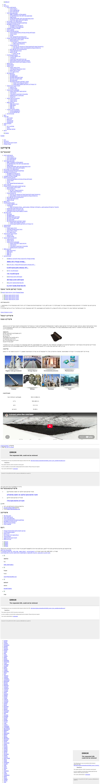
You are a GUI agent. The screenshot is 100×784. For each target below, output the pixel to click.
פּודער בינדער (13, 34)
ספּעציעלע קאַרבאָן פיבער (13, 90)
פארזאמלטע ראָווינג (14, 10)
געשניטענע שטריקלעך (12, 13)
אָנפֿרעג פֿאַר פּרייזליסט (6, 550)
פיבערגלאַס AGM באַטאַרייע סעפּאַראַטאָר (20, 62)
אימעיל (5, 509)
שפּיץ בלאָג (15, 551)
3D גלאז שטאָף (10, 73)
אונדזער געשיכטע (11, 129)
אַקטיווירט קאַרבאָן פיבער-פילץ (15, 500)
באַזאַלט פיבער (10, 64)
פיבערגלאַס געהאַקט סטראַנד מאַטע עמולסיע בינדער (22, 32)
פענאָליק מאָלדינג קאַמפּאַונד (13, 28)
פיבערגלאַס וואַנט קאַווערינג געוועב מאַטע (20, 60)
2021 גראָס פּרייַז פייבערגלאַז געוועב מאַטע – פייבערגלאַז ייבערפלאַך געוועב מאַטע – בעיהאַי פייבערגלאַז (34, 207)
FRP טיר (12, 106)
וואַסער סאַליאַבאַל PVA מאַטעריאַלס (19, 20)
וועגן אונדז (6, 116)
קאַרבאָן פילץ (13, 92)
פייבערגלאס (24, 552)
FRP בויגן (12, 108)
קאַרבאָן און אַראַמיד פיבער (13, 98)
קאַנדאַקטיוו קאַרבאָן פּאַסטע (17, 95)
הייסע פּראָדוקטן (31, 551)
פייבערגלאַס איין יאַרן (13, 273)
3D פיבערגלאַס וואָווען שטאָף (15, 280)
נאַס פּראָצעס (13, 17)
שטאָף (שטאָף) (13, 88)
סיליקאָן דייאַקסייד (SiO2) (13, 109)
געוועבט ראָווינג (10, 29)
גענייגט (11, 35)
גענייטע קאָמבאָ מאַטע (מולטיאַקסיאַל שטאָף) (18, 38)
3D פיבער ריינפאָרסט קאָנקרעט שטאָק (19, 81)
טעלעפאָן (17, 507)
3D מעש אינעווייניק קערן (16, 78)
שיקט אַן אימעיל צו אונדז (6, 312)
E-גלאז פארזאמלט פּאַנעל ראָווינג (16, 285)
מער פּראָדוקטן (10, 113)
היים (5, 4)
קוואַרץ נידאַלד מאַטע (15, 70)
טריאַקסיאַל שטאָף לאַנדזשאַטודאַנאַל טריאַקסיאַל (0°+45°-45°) (28, 46)
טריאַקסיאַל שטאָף (14, 45)
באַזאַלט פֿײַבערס (5, 445)
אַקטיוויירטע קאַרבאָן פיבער (13, 85)
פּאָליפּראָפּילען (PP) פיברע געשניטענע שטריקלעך (22, 18)
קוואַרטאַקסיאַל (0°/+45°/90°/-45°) (18, 49)
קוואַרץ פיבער (10, 66)
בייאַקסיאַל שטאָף (14, 41)
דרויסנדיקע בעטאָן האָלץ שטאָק (20, 83)
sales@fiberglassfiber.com (13, 509)
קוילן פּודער (12, 97)
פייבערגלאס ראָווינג (11, 7)
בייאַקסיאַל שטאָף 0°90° (19, 43)
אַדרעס (22, 506)
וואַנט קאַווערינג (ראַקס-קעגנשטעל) (15, 209)
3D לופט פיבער (13, 80)
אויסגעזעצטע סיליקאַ (15, 111)
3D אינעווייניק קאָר (7, 447)
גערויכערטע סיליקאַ (14, 112)
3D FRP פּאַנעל (13, 76)
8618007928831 (8, 588)
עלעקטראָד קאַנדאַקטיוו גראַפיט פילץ (19, 94)
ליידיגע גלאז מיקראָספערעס (13, 24)
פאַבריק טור (10, 118)
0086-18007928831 (9, 564)
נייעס (5, 115)
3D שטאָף (12, 74)
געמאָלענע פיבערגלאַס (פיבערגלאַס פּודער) (17, 22)
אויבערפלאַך (13, 57)
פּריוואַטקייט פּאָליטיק (7, 551)
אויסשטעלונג (10, 122)
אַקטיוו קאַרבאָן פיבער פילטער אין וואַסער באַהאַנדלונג (22, 494)
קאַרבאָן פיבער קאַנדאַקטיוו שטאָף (18, 91)
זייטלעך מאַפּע (22, 551)
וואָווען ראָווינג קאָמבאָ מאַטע (17, 39)
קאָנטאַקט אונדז (7, 123)
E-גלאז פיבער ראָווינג (38, 552)
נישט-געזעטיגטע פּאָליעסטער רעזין (18, 36)
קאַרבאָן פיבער (13, 99)
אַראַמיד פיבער (13, 101)
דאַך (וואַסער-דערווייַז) (15, 56)
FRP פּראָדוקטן (10, 102)
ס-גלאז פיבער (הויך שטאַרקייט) (14, 21)
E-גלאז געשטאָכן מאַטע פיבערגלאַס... (17, 267)
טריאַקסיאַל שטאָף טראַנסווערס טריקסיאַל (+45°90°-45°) (27, 48)
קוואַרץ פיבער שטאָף (15, 67)
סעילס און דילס (10, 126)
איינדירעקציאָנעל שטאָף (15, 50)
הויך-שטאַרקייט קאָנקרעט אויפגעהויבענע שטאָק (24, 84)
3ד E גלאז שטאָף (5, 552)
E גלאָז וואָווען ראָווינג (14, 552)
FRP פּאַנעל (13, 105)
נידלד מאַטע (10, 63)
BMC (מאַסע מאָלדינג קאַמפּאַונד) (18, 14)
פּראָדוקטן (6, 6)
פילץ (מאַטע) (13, 87)
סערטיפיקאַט (10, 120)
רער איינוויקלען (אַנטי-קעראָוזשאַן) (18, 59)
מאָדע (8, 127)
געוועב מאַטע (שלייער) (12, 55)
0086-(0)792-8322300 (9, 507)
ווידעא (5, 130)
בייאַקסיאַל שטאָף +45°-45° (19, 42)
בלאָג (5, 125)
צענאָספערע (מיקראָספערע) (16, 27)
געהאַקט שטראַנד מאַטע (13, 31)
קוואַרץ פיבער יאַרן (14, 71)
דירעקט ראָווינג (13, 8)
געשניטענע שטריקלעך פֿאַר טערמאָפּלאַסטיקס (21, 15)
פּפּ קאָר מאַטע (13, 52)
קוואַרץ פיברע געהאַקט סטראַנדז (17, 69)
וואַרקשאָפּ (9, 119)
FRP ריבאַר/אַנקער (14, 104)
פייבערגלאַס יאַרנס (14, 11)
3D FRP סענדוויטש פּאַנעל (16, 77)
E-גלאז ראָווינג (47, 552)
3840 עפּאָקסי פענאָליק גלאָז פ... (16, 261)
